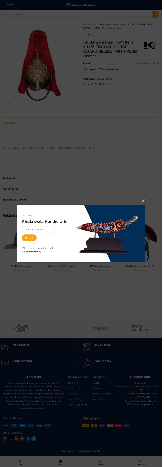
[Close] (143, 201)
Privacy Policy (33, 251)
